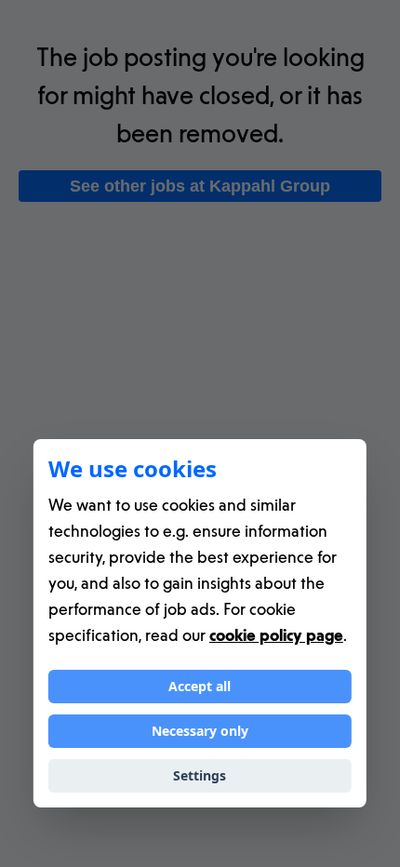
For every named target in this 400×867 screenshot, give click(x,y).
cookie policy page (276, 634)
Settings (199, 775)
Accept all (199, 686)
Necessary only (200, 731)
